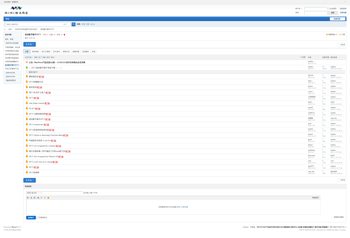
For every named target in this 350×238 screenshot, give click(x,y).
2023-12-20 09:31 (336, 68)
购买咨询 (33, 87)
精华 (48, 57)
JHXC (310, 102)
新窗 (304, 57)
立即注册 (343, 13)
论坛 (7, 19)
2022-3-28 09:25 (336, 115)
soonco (310, 91)
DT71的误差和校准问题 (39, 130)
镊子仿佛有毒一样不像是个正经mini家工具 (47, 151)
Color (31, 197)
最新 (36, 57)
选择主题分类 (32, 193)
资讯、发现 (9, 39)
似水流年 (334, 171)
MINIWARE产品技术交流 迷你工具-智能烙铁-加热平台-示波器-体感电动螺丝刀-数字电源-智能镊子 (5, 29)
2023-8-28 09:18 (336, 93)
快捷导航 (337, 19)
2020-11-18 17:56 (336, 168)
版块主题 (32, 72)
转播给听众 (43, 217)
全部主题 (28, 57)
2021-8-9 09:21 (336, 147)
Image (34, 197)
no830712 (311, 113)
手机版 (252, 227)
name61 (310, 107)
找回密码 (343, 9)
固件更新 (35, 52)
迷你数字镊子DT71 (47, 29)
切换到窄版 (345, 2)
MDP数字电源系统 (12, 58)
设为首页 (7, 2)
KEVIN (310, 75)
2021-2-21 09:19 (336, 152)
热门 (40, 57)
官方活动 (56, 52)
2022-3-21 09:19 (336, 120)
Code (44, 197)
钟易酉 (310, 118)
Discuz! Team (16, 230)
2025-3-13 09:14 (336, 77)
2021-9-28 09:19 (336, 141)
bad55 (333, 155)
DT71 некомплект (36, 125)
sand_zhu (32, 38)
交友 (87, 24)
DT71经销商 (34, 173)
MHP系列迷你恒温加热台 (12, 54)
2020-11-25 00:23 (336, 163)
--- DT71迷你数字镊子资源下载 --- (43, 68)
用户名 (297, 9)
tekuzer (310, 145)
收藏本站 (15, 2)
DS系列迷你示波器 (12, 51)
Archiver (246, 227)
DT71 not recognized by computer (42, 146)
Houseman (311, 155)
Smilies (48, 197)
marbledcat (311, 150)
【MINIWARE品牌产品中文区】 (26, 29)
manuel (310, 134)
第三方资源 (46, 52)
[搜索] (73, 24)
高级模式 (315, 198)
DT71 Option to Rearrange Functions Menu (46, 135)
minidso (310, 61)
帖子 (65, 24)
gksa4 (310, 139)
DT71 (31, 98)
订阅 (343, 34)
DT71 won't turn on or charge (40, 162)
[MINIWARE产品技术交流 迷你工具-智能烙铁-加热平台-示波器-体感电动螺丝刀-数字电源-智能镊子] (16, 10)
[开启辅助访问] (342, 2)
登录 (178, 207)
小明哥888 (311, 97)
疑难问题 (76, 52)
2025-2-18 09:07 (336, 83)
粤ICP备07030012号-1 (337, 227)
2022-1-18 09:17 (336, 125)
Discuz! (14, 227)
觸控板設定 (34, 77)
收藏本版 (332, 34)
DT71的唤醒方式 (36, 82)
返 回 (343, 45)
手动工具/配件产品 (12, 69)
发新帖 (29, 44)
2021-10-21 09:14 (336, 136)
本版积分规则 (339, 217)
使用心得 (66, 52)
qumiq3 (310, 129)
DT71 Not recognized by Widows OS (43, 157)
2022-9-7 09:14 (336, 109)
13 (323, 67)
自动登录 (333, 9)
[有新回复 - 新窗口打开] (27, 77)
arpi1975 (311, 166)
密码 (297, 13)
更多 (52, 57)
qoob (309, 123)
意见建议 (85, 52)
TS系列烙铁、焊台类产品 (12, 47)
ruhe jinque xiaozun (36, 103)
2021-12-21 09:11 (336, 131)
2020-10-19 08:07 (336, 173)
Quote (41, 197)
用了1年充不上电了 (37, 93)
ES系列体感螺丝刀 (11, 62)
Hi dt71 (32, 109)
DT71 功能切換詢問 (37, 114)
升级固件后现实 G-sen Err (40, 141)
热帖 (44, 57)
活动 (83, 24)
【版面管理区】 (11, 80)
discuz (93, 24)
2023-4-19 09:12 (336, 99)
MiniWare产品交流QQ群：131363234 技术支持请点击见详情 (59, 62)
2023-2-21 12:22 (336, 104)
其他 (93, 52)
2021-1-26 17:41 (336, 157)
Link (38, 197)
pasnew (310, 86)
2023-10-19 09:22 (336, 88)
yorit (309, 161)
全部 (26, 52)
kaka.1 (310, 81)
